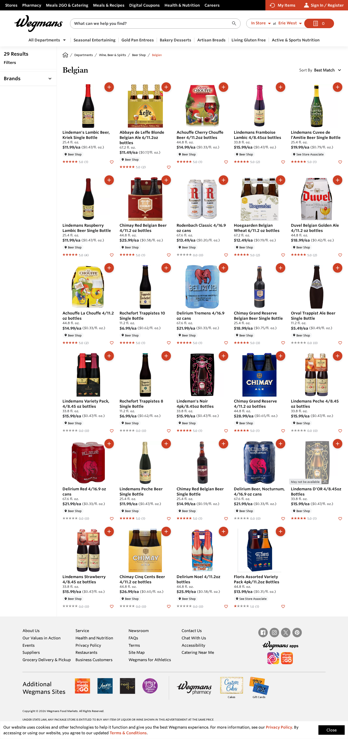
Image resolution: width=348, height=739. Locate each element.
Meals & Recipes (109, 5)
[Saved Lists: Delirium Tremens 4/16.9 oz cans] (226, 342)
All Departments (44, 40)
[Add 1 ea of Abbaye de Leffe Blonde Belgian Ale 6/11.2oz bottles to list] (166, 87)
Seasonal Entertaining (95, 40)
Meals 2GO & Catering (67, 5)
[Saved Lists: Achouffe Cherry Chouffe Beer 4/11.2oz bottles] (226, 161)
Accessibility (193, 645)
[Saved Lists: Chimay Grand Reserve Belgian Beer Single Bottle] (283, 342)
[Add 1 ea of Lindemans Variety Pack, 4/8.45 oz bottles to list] (109, 356)
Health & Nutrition (182, 5)
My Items (286, 5)
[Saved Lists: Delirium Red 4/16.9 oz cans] (112, 518)
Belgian (157, 55)
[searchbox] (152, 23)
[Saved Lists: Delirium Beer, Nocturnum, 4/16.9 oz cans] (283, 518)
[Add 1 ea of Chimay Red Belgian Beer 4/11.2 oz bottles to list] (166, 180)
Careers (212, 5)
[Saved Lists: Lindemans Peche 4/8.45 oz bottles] (340, 430)
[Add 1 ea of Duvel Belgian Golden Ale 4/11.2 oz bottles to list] (337, 180)
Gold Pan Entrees (137, 40)
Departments (83, 55)
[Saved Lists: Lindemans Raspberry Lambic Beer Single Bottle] (112, 254)
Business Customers (94, 659)
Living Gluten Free (249, 40)
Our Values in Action (41, 638)
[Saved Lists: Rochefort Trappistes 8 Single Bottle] (169, 430)
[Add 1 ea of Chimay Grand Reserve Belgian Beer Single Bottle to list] (280, 268)
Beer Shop (139, 55)
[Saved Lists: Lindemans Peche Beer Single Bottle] (169, 518)
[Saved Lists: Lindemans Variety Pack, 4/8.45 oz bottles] (112, 430)
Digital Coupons (144, 5)
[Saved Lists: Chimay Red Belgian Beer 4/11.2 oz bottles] (169, 254)
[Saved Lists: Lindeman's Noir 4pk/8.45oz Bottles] (226, 430)
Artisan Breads (211, 40)
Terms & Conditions (128, 732)
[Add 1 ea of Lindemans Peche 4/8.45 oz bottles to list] (337, 356)
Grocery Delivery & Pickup (46, 659)
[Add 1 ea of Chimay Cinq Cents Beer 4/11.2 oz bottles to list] (166, 531)
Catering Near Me (198, 652)
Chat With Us (194, 638)
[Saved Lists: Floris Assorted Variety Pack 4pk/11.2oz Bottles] (283, 606)
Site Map (137, 652)
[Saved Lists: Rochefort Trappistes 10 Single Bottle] (169, 342)
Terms (134, 645)
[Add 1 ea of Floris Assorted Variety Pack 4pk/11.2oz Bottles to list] (280, 531)
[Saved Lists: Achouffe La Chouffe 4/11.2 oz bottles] (112, 342)
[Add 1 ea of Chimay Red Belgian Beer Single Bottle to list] (223, 443)
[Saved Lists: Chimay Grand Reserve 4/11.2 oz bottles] (283, 430)
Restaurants (86, 652)
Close (331, 730)
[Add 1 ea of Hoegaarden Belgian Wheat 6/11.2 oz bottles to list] (280, 180)
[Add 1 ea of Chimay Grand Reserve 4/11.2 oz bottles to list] (280, 356)
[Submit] (235, 23)
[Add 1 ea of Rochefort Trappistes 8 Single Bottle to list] (166, 356)
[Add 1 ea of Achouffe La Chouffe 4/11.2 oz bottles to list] (109, 268)
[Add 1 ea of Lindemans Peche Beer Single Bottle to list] (166, 443)
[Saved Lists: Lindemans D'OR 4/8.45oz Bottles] (340, 518)
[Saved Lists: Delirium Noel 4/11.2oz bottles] (226, 606)
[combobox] (155, 23)
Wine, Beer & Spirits (112, 55)
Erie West (287, 23)
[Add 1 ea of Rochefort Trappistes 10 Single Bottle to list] (166, 268)
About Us (31, 630)
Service (82, 630)
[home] (65, 55)
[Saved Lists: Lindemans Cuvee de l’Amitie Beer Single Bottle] (340, 161)
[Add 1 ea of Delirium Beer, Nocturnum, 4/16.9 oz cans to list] (280, 443)
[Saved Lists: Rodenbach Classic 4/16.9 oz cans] (226, 254)
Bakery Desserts (175, 40)
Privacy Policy (88, 645)
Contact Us (192, 630)
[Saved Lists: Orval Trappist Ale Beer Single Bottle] (340, 342)
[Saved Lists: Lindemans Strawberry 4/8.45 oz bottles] (112, 606)
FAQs (133, 638)
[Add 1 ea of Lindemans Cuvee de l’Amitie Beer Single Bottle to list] (337, 87)
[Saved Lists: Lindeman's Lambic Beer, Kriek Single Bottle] (112, 161)
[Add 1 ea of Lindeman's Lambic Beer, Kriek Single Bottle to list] (109, 87)
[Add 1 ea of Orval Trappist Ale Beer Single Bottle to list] (337, 268)
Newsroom (139, 630)
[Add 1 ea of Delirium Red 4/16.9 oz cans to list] (109, 443)
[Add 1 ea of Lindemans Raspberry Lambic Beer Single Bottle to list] (109, 180)
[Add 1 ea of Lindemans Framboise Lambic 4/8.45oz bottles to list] (280, 87)
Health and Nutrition (94, 638)
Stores (11, 5)
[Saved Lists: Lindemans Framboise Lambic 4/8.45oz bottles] (283, 161)
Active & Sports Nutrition (296, 40)
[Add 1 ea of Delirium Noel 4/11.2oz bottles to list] (223, 531)
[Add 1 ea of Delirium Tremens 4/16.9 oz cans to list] (223, 268)
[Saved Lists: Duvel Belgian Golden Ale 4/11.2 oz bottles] (340, 254)
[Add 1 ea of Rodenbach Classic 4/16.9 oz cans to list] (223, 180)
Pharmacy (31, 5)
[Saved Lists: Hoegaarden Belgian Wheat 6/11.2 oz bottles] (283, 254)
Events (28, 645)
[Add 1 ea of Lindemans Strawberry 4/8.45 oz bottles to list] (109, 531)
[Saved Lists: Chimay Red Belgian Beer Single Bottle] (226, 518)
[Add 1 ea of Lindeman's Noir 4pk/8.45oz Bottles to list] (223, 356)
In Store (258, 23)
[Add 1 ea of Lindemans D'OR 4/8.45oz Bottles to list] (337, 443)
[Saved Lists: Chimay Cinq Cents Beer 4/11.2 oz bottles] (169, 606)
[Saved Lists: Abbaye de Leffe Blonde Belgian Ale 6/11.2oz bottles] (169, 167)
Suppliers (31, 652)
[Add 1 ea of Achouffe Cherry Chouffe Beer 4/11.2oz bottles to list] (223, 87)
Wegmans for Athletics (150, 659)
